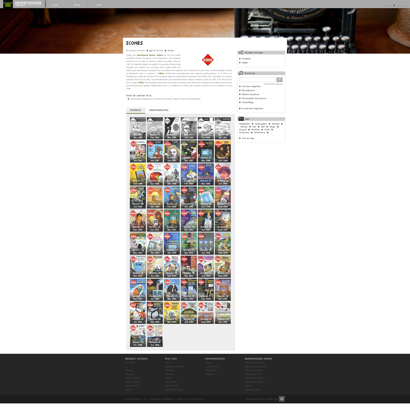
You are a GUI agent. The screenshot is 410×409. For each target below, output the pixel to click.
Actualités (169, 370)
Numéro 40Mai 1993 (189, 274)
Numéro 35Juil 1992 (206, 251)
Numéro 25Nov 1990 (138, 228)
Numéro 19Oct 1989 (138, 205)
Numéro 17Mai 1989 (206, 182)
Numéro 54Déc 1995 (222, 320)
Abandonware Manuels (255, 366)
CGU (145, 399)
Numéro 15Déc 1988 (172, 182)
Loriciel (248, 386)
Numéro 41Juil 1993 (206, 274)
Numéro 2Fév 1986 (155, 136)
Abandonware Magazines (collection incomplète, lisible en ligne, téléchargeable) (165, 99)
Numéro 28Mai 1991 (189, 228)
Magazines (153, 35)
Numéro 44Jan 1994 (155, 297)
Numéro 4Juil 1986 (189, 136)
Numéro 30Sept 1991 (222, 228)
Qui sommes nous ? (194, 399)
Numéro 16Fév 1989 (189, 182)
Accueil (126, 35)
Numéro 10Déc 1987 (189, 159)
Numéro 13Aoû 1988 (138, 182)
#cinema (255, 129)
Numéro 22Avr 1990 (189, 205)
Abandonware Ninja (254, 382)
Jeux (167, 362)
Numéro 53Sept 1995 (206, 320)
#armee (244, 127)
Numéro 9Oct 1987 (172, 159)
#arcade (275, 124)
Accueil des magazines (252, 108)
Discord (128, 389)
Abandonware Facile (174, 366)
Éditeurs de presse (250, 94)
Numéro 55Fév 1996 (138, 343)
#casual (242, 129)
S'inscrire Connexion (395, 5)
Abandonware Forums (255, 378)
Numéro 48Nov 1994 (222, 297)
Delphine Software (253, 389)
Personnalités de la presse (254, 98)
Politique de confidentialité (161, 399)
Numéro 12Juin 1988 (222, 159)
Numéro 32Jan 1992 (155, 251)
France (171, 50)
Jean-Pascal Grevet (146, 55)
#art (254, 127)
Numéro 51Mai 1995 (172, 320)
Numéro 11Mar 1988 (206, 159)
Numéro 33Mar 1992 (172, 251)
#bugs (272, 127)
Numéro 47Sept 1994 (206, 297)
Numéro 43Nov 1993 (138, 297)
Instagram (130, 374)
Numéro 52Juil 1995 (189, 320)
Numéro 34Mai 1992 (189, 251)
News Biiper (170, 382)
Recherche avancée (273, 84)
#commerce (259, 132)
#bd (263, 127)
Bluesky (129, 370)
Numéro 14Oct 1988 (155, 182)
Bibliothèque (139, 35)
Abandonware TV (253, 374)
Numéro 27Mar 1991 (172, 228)
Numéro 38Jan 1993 (155, 274)
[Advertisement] (261, 164)
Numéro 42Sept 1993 (222, 274)
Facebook (246, 59)
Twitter (245, 63)
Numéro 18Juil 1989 (222, 182)
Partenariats (210, 370)
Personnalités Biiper (174, 389)
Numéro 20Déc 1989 (155, 205)
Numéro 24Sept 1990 (222, 205)
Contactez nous (212, 366)
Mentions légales (133, 399)
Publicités (209, 374)
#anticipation (261, 124)
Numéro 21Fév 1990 (172, 205)
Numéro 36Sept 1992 (222, 251)
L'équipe (209, 362)
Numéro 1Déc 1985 (138, 136)
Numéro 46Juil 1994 (189, 297)
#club (267, 129)
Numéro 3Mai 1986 (172, 136)
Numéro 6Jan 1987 (223, 136)
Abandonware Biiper (254, 370)
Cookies (179, 399)
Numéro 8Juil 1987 (155, 159)
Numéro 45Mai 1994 (172, 297)
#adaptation (244, 124)
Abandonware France (254, 362)
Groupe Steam (132, 378)
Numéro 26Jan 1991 (155, 228)
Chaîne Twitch (131, 386)
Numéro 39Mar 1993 (172, 274)
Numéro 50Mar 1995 (155, 320)
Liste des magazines (251, 86)
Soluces (169, 378)
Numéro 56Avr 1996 (155, 343)
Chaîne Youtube (132, 382)
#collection (244, 132)
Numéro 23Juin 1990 (206, 205)
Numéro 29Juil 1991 (206, 228)
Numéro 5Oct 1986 (206, 136)
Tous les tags (248, 138)
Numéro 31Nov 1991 (138, 251)
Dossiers (169, 374)
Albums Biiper (171, 386)
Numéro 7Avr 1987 (138, 159)
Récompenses (248, 90)
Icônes (165, 35)
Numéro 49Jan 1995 (138, 320)
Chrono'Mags (248, 102)
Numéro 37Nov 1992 (138, 274)
